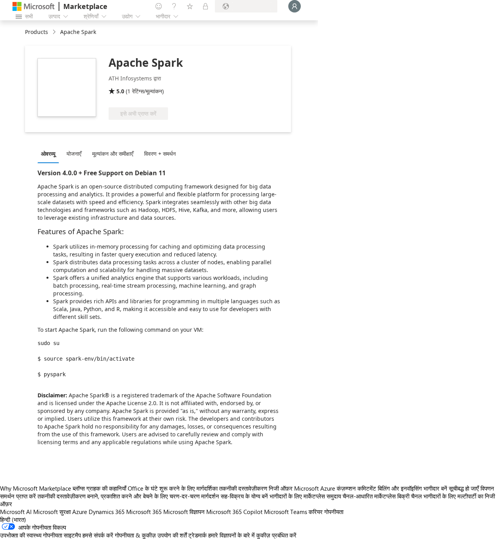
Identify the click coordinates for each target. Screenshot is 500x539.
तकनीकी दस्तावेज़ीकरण (243, 488)
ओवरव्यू (48, 153)
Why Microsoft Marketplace (35, 488)
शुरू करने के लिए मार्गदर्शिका (188, 488)
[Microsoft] (33, 6)
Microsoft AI (16, 512)
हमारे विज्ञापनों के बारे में (231, 535)
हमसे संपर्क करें (97, 535)
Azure (79, 512)
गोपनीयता (333, 512)
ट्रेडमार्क (197, 535)
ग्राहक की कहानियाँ (106, 488)
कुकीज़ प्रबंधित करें (276, 535)
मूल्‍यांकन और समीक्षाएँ (112, 153)
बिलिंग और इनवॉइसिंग (400, 488)
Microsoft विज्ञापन (184, 512)
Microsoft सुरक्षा (52, 512)
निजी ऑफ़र (281, 488)
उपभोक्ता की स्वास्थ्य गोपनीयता (31, 535)
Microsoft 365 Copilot (234, 512)
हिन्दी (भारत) (13, 519)
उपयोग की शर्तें (172, 535)
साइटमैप (72, 535)
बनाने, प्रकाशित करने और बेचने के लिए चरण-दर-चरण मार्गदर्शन (153, 496)
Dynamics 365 (107, 512)
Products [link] (36, 32)
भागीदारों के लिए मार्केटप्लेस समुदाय (305, 496)
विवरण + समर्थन (160, 153)
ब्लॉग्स (79, 488)
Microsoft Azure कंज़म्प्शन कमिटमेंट (336, 488)
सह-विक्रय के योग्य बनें (244, 496)
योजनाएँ (73, 153)
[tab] (50, 153)
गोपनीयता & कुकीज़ (135, 535)
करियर (316, 512)
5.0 (120, 91)
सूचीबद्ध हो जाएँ (464, 488)
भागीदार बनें (435, 488)
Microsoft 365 (144, 512)
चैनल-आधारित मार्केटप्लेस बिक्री (376, 496)
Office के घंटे (143, 488)
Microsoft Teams (285, 512)
